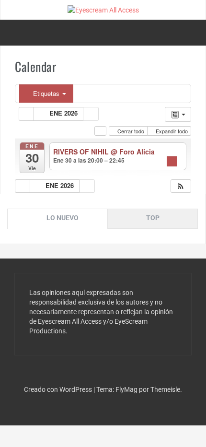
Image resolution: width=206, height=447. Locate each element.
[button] (180, 186)
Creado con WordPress (58, 389)
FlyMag (126, 389)
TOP (153, 218)
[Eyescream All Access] (103, 9)
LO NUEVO (62, 218)
